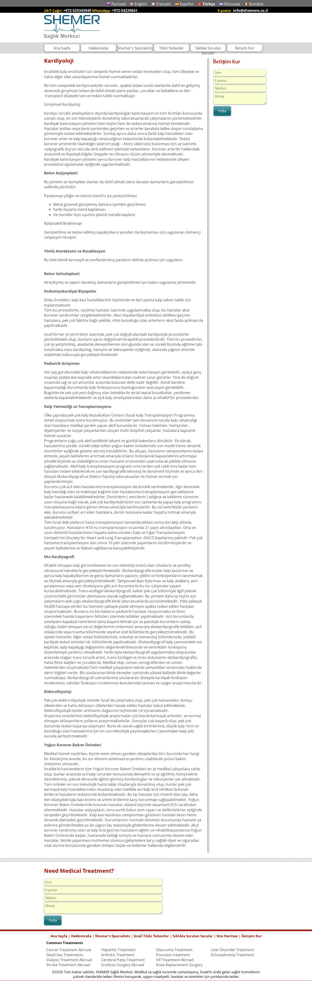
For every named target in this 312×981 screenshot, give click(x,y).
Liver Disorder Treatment (232, 949)
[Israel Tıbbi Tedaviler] (72, 39)
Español (186, 3)
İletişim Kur (251, 936)
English (141, 3)
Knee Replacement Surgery (179, 964)
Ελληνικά (232, 3)
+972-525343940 (77, 10)
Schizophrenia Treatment (232, 954)
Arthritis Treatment (117, 954)
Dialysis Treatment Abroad (69, 959)
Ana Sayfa (58, 936)
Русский (118, 3)
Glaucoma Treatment (174, 949)
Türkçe (209, 3)
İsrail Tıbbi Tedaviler (151, 936)
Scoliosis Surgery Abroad (122, 964)
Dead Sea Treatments (64, 954)
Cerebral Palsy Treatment (123, 959)
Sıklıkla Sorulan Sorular (193, 936)
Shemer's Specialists (112, 936)
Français (163, 3)
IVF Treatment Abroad (175, 959)
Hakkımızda (81, 936)
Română (256, 3)
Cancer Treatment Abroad (68, 949)
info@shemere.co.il (250, 10)
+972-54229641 (124, 10)
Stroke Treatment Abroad (68, 964)
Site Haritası (227, 936)
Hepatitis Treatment (118, 949)
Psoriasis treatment (173, 954)
